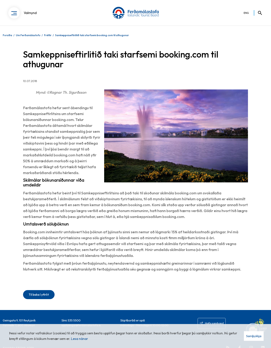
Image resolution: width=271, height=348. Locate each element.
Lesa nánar (79, 339)
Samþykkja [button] (253, 336)
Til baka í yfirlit (39, 294)
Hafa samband (214, 323)
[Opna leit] (258, 13)
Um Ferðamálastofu (28, 35)
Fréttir (47, 35)
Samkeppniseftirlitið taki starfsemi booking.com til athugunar (92, 35)
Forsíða (7, 35)
